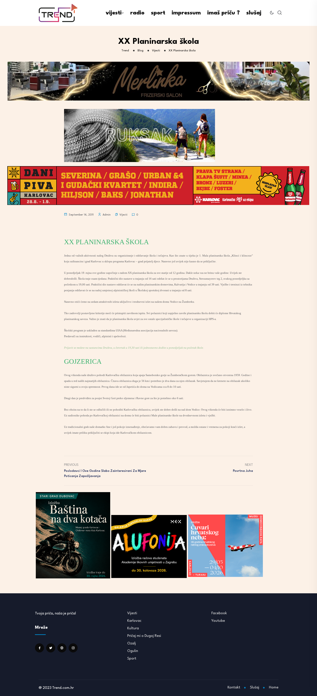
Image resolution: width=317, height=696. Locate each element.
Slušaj (254, 687)
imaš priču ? (223, 13)
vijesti (114, 13)
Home (273, 687)
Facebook (219, 613)
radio (137, 13)
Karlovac (134, 621)
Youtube (218, 621)
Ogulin (132, 651)
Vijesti (123, 214)
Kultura (133, 628)
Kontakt (234, 687)
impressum (186, 13)
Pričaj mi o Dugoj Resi (144, 636)
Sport (131, 658)
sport (158, 13)
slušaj (253, 13)
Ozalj (131, 643)
